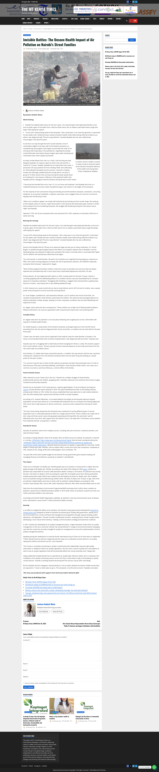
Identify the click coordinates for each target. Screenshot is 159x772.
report (85, 469)
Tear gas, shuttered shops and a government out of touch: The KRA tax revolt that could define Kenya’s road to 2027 (120, 75)
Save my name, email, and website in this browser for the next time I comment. (49, 683)
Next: (81, 623)
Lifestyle (64, 19)
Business (36, 19)
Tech (94, 19)
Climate (38, 23)
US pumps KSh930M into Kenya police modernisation (43, 587)
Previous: (34, 622)
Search (107, 35)
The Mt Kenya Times (39, 9)
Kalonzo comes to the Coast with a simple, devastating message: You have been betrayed (56, 590)
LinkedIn (44, 766)
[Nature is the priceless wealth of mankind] (61, 706)
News (28, 19)
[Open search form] (126, 20)
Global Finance (84, 19)
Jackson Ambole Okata (36, 111)
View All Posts (57, 611)
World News (54, 19)
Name (25, 664)
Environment (27, 35)
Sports (46, 23)
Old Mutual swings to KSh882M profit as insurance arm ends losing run (50, 585)
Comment (26, 640)
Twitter (31, 766)
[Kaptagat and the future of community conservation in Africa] (88, 706)
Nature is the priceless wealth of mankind (59, 717)
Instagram (37, 766)
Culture (118, 19)
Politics (45, 19)
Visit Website (43, 611)
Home (23, 19)
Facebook (24, 766)
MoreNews (93, 770)
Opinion (110, 19)
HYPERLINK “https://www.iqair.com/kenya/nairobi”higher (51, 440)
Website (25, 677)
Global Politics (27, 23)
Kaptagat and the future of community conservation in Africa (87, 717)
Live (135, 21)
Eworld (102, 19)
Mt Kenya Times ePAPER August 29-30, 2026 (40, 582)
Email (25, 670)
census (25, 390)
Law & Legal (74, 19)
